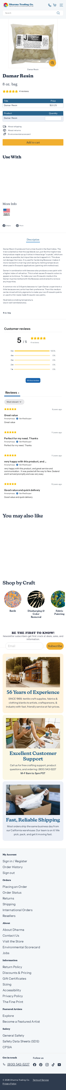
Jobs (6, 953)
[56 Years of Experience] (33, 672)
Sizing (7, 984)
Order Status (12, 892)
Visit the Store (13, 941)
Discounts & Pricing (17, 973)
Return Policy (12, 967)
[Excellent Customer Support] (33, 733)
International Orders (17, 910)
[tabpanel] (33, 450)
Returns (8, 898)
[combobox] (33, 13)
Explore (8, 1016)
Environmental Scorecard (21, 947)
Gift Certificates (14, 978)
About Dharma (13, 930)
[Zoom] (52, 62)
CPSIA (7, 1047)
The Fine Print (13, 1002)
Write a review (33, 380)
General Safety (13, 1035)
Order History (13, 867)
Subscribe (55, 646)
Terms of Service (41, 1080)
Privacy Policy (13, 996)
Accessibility (12, 990)
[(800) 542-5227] (48, 5)
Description (33, 239)
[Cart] (54, 5)
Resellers (9, 916)
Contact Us (11, 935)
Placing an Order (15, 887)
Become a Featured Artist (21, 1021)
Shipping (9, 904)
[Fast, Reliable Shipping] (33, 800)
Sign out (9, 873)
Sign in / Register (15, 861)
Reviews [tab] (12, 392)
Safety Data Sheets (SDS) (21, 1041)
